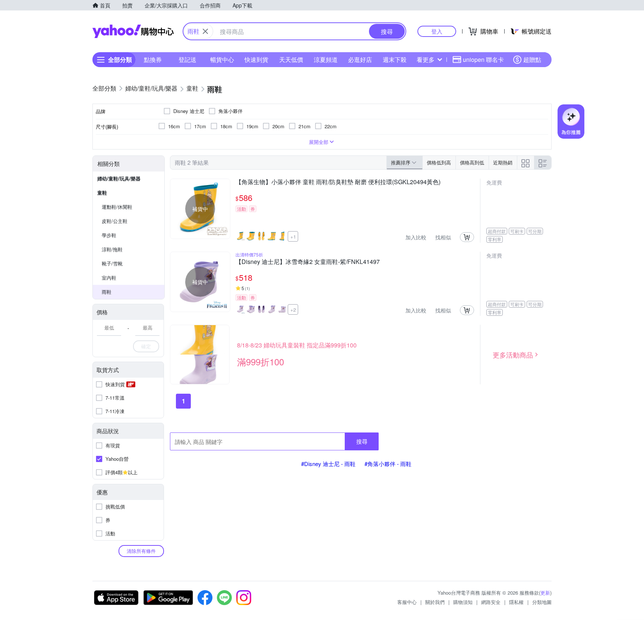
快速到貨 (256, 59)
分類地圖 (542, 601)
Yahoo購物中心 (133, 31)
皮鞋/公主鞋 (114, 220)
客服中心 (407, 601)
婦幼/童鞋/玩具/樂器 (119, 178)
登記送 (187, 59)
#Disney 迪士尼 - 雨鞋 (328, 464)
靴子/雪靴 (112, 263)
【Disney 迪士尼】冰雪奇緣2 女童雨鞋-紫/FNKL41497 (308, 262)
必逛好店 (360, 59)
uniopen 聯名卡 (483, 59)
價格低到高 (439, 162)
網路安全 (491, 601)
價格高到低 (472, 162)
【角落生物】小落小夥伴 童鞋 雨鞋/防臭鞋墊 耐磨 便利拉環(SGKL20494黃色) (338, 182)
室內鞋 (109, 277)
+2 (293, 309)
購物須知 (463, 601)
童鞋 (102, 192)
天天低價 (291, 59)
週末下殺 (395, 59)
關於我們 (435, 601)
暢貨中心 (222, 59)
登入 (436, 31)
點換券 (153, 59)
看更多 (426, 59)
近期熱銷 (502, 162)
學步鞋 (109, 235)
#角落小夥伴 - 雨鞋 (387, 464)
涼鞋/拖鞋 (112, 249)
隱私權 (516, 601)
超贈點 (532, 59)
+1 (293, 236)
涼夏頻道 (326, 59)
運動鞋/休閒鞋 (117, 206)
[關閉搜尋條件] (205, 31)
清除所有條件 (141, 550)
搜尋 (361, 441)
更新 (545, 592)
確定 (146, 346)
